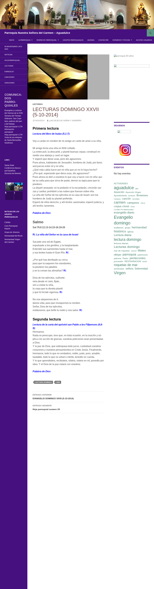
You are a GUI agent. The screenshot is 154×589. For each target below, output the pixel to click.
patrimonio (143, 255)
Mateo (142, 250)
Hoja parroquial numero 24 (46, 407)
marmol (133, 251)
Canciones (9, 77)
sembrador (119, 268)
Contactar (103, 40)
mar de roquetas (122, 250)
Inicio (11, 40)
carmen (120, 202)
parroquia (129, 254)
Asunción (119, 192)
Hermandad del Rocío (14, 236)
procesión (118, 261)
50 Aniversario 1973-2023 (13, 48)
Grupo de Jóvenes (12, 232)
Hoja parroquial (12, 60)
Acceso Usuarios (144, 40)
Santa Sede (9, 165)
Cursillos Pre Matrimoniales (124, 209)
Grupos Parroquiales (73, 40)
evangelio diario (124, 212)
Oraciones (9, 83)
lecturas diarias (121, 243)
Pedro (125, 258)
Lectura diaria (122, 235)
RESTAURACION (133, 261)
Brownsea (142, 195)
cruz (133, 206)
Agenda (90, 40)
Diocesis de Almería (13, 173)
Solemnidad (141, 268)
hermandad (139, 227)
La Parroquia (24, 40)
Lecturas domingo (127, 246)
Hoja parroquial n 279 (13, 127)
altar (136, 188)
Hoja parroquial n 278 (13, 135)
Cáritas (7, 222)
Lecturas (38, 104)
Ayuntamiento (120, 195)
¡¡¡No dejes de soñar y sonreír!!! (65, 121)
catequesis (133, 202)
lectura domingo (43, 382)
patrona (117, 258)
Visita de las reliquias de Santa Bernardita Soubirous (13, 140)
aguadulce (124, 187)
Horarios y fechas (121, 40)
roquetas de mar (125, 265)
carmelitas (136, 199)
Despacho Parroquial (47, 40)
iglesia (130, 231)
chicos (142, 203)
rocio (144, 261)
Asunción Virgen (133, 192)
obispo (117, 254)
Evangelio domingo (123, 220)
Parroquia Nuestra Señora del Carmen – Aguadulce (37, 32)
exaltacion (118, 227)
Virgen (120, 273)
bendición (131, 196)
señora (129, 268)
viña (58, 382)
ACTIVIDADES (121, 183)
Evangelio (9, 71)
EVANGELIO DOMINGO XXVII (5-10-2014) (53, 397)
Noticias (8, 55)
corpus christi (121, 206)
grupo (127, 227)
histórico (120, 231)
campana (117, 199)
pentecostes (138, 258)
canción (126, 198)
